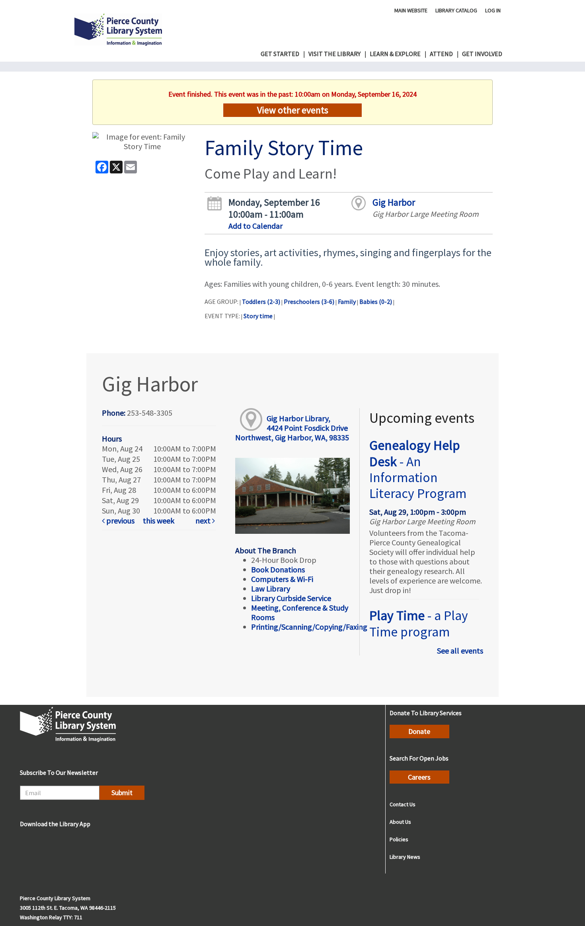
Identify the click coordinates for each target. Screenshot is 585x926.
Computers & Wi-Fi (282, 579)
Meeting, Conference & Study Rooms (299, 612)
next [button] (203, 520)
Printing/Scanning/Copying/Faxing (309, 627)
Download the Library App (55, 824)
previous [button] (120, 520)
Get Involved (482, 54)
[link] (121, 520)
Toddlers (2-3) (261, 301)
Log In (493, 10)
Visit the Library (334, 54)
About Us (400, 821)
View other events (292, 110)
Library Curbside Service (291, 598)
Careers (419, 777)
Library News (405, 856)
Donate (419, 731)
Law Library (270, 588)
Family (347, 301)
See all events (460, 651)
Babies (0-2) (375, 301)
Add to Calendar (255, 226)
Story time (258, 316)
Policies (399, 839)
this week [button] (158, 520)
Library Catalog (456, 10)
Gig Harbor (393, 202)
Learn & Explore (395, 54)
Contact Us (402, 804)
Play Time (418, 623)
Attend (441, 54)
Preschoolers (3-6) (309, 301)
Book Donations (278, 569)
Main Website (410, 10)
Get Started (280, 54)
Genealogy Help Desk (417, 469)
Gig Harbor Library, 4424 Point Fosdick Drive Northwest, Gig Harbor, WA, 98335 (292, 427)
